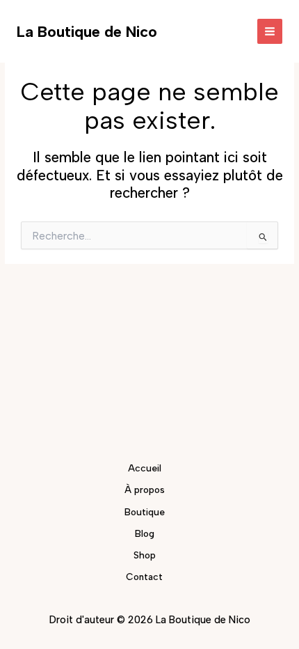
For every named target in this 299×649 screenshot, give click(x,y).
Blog (144, 533)
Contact (144, 576)
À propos (144, 489)
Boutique (144, 511)
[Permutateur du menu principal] (270, 32)
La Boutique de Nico (87, 31)
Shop (145, 555)
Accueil (144, 468)
